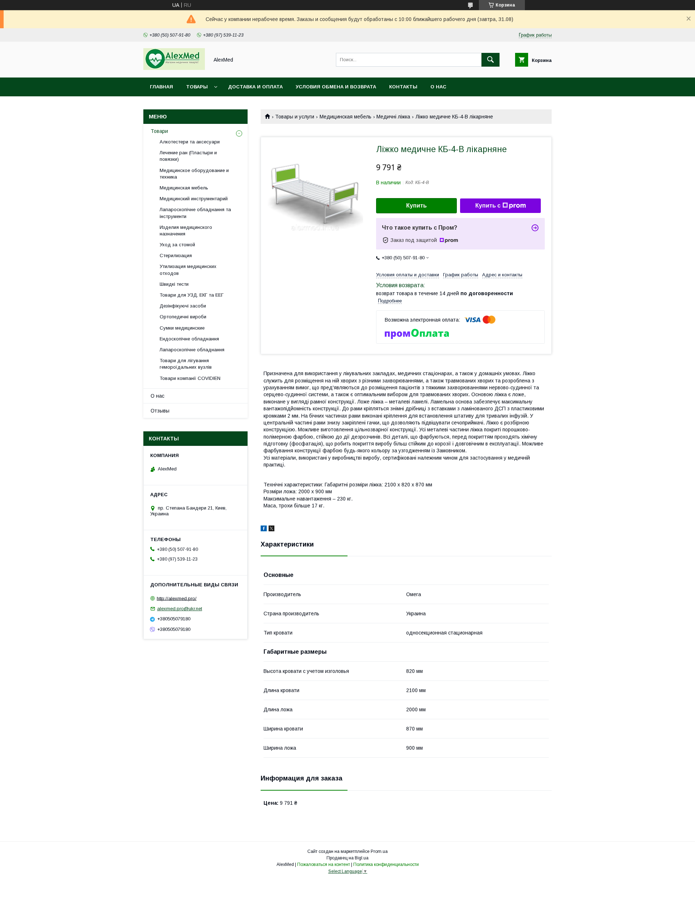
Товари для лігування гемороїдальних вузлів (186, 364)
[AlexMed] (174, 68)
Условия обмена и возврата (336, 86)
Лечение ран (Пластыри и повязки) (188, 156)
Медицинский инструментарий (194, 198)
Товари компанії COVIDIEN (190, 378)
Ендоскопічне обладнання (189, 339)
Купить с (488, 205)
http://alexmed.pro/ (177, 598)
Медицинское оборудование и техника (194, 174)
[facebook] (264, 529)
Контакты (403, 86)
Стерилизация (176, 255)
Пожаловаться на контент (323, 864)
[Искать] (490, 60)
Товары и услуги (294, 117)
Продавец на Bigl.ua (347, 858)
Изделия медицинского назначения (186, 230)
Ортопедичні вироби (183, 316)
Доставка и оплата (255, 86)
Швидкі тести (174, 284)
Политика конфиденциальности (386, 864)
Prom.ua (379, 851)
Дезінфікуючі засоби (183, 306)
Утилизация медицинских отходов (188, 270)
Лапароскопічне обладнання (192, 349)
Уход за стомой (177, 244)
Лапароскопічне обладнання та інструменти (195, 213)
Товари (159, 131)
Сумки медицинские (182, 328)
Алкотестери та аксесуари (190, 142)
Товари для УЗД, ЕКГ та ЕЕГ (192, 295)
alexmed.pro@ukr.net (179, 608)
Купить (416, 205)
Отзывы (160, 411)
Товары (197, 86)
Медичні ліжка (393, 117)
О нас (438, 86)
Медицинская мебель (345, 117)
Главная (161, 86)
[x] (271, 529)
